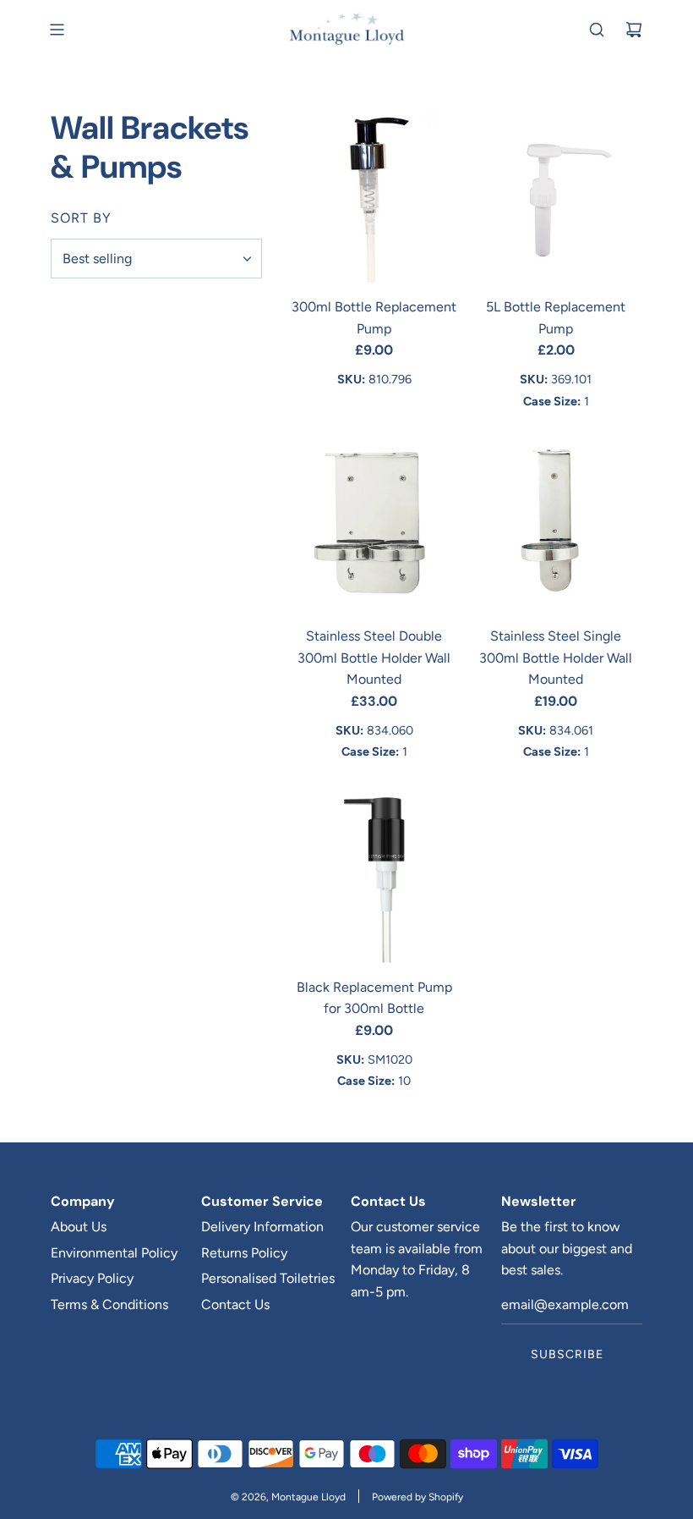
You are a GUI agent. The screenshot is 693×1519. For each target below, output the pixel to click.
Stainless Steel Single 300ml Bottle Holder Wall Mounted (555, 657)
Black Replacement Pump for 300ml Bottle (374, 998)
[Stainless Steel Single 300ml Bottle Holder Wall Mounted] (555, 525)
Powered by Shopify (417, 1497)
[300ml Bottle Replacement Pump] (374, 196)
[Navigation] (56, 29)
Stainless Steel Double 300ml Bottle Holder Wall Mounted (373, 657)
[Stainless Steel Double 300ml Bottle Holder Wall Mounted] (374, 525)
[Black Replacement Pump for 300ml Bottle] (374, 876)
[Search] (596, 29)
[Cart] (633, 29)
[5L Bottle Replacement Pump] (555, 196)
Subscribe (567, 1354)
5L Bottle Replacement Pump (555, 318)
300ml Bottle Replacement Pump (374, 318)
